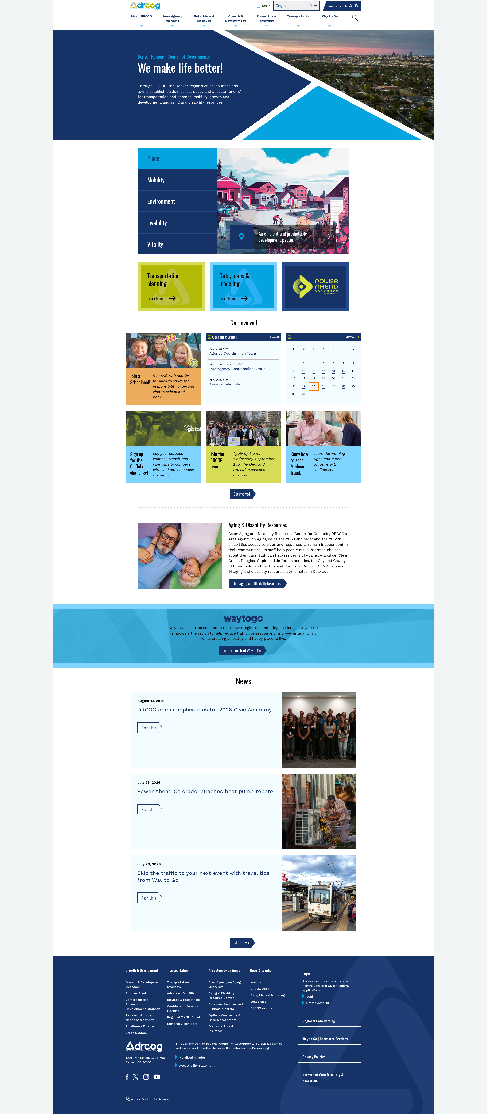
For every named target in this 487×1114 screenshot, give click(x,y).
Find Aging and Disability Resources (257, 583)
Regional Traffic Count (183, 1017)
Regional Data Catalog (318, 1020)
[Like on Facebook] (127, 1078)
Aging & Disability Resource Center (221, 995)
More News (241, 942)
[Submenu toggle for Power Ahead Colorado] (266, 27)
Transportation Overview (178, 984)
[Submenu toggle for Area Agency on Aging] (172, 27)
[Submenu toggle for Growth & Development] (235, 27)
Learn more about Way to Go (242, 650)
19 (323, 378)
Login (266, 5)
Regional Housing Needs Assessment (140, 1018)
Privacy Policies (313, 1056)
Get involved (241, 494)
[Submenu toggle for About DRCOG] (141, 27)
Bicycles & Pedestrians (183, 1000)
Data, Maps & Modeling (267, 995)
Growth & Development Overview (143, 984)
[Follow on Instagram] (146, 1078)
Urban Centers (136, 1033)
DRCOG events (261, 1008)
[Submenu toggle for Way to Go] (329, 27)
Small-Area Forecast (141, 1026)
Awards (255, 982)
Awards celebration (226, 384)
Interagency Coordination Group (237, 369)
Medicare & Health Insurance (222, 1029)
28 (343, 386)
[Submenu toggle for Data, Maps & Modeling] (204, 27)
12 (323, 371)
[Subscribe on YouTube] (156, 1078)
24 (303, 386)
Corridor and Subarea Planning (182, 1008)
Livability (157, 222)
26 (323, 386)
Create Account (317, 1003)
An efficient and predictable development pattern (283, 236)
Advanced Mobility (181, 993)
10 (303, 371)
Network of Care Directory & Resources (322, 1077)
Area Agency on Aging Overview (225, 984)
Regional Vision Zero (182, 1023)
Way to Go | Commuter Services (325, 1038)
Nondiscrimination (192, 1057)
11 (314, 371)
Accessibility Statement (197, 1065)
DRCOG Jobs (259, 989)
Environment (161, 201)
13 (333, 371)
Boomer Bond (136, 993)
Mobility (156, 179)
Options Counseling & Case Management (224, 1018)
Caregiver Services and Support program (226, 1006)
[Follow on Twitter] (135, 1078)
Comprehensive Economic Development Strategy (143, 1004)
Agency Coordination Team (232, 353)
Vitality (155, 244)
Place (153, 158)
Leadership (258, 1001)
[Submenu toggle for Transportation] (298, 27)
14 (343, 371)
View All (274, 337)
